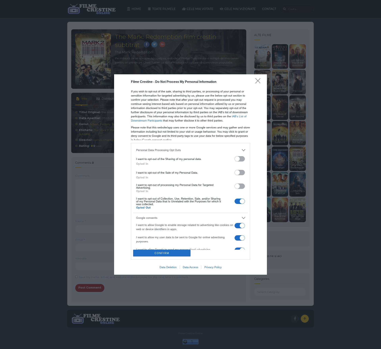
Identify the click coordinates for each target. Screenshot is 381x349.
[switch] (240, 159)
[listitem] (190, 150)
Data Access (190, 267)
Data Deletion (168, 267)
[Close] (259, 82)
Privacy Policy (213, 267)
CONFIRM (162, 253)
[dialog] (190, 174)
